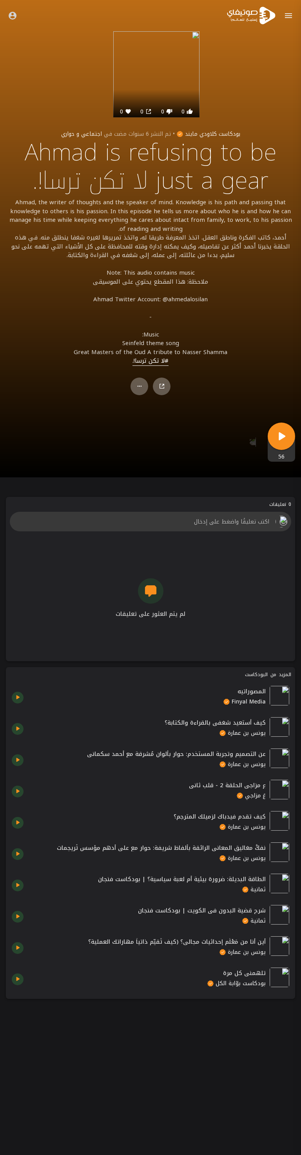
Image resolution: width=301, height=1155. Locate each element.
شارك (161, 386)
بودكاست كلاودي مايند (211, 134)
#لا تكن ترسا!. (150, 361)
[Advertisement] (150, 1059)
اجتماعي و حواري (81, 134)
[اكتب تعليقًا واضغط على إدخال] (150, 521)
